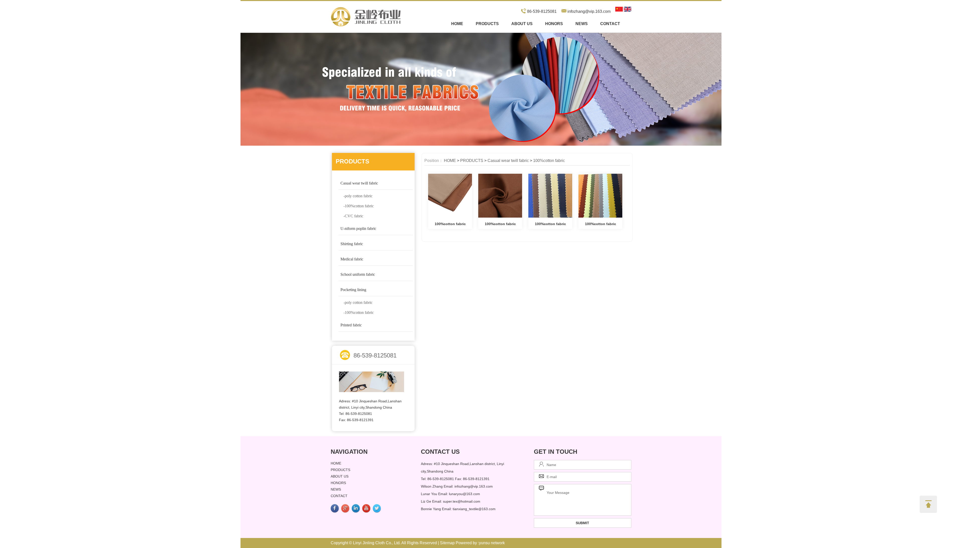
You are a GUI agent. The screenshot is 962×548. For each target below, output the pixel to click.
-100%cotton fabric (358, 206)
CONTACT (610, 24)
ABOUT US (522, 24)
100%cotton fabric (549, 160)
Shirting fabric (351, 244)
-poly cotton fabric (358, 196)
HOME (450, 160)
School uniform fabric (357, 274)
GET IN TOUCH (555, 451)
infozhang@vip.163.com (589, 11)
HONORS (554, 24)
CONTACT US (440, 451)
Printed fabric (351, 325)
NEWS (581, 24)
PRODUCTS (487, 24)
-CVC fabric (353, 216)
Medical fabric (351, 259)
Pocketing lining (353, 290)
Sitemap (447, 543)
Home (457, 24)
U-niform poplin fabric (358, 228)
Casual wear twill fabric (359, 183)
